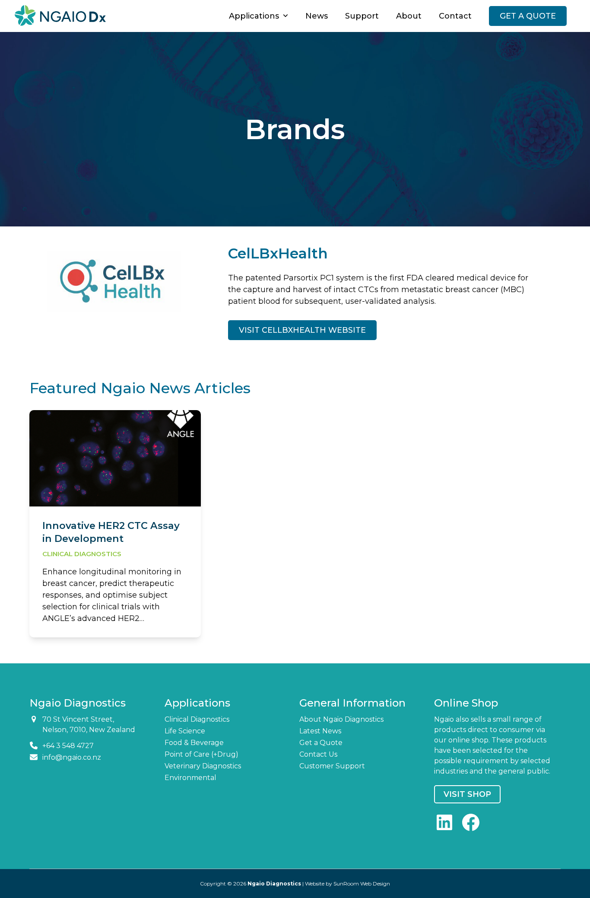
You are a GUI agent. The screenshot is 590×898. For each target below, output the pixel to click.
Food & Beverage (194, 743)
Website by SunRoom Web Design (347, 883)
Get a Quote (321, 743)
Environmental (190, 778)
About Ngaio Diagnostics (341, 719)
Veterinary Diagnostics (203, 766)
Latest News (320, 731)
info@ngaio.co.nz (71, 757)
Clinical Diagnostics (81, 554)
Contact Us (318, 754)
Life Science (185, 731)
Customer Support (332, 766)
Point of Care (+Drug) (201, 754)
